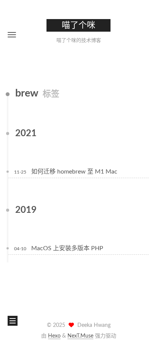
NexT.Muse (80, 336)
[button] (12, 34)
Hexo (54, 336)
